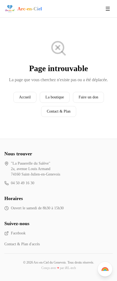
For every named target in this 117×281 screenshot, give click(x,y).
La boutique (54, 97)
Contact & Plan (58, 111)
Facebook (18, 233)
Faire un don (88, 97)
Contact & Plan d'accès (22, 244)
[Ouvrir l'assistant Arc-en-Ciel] (105, 269)
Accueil (25, 97)
